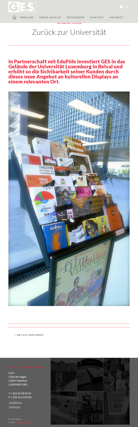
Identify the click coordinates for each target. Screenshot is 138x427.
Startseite (14, 17)
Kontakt (97, 17)
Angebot (117, 17)
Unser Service (50, 17)
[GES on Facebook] (121, 7)
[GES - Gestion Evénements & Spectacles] (22, 7)
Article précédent (30, 335)
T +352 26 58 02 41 (19, 393)
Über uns (27, 17)
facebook (14, 406)
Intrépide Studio (22, 422)
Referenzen (76, 17)
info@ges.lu (15, 402)
